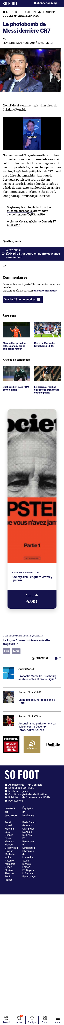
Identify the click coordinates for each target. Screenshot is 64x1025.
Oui (6, 651)
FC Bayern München (28, 872)
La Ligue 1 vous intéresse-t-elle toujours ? (26, 642)
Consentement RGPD (38, 797)
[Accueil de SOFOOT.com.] (10, 3)
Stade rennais (26, 862)
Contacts (37, 784)
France (26, 866)
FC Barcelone (28, 840)
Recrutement (15, 800)
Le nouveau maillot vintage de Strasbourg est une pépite (47, 370)
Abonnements (16, 784)
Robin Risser (8, 878)
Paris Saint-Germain (28, 824)
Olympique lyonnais (28, 830)
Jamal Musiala (9, 827)
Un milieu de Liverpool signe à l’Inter (25, 689)
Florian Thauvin (9, 872)
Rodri (8, 822)
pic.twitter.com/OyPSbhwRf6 (26, 214)
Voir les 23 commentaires (20, 299)
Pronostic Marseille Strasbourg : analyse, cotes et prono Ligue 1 (32, 667)
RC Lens (27, 835)
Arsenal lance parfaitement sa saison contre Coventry (29, 714)
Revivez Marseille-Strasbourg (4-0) (45, 325)
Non (16, 651)
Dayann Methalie (10, 853)
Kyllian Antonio (9, 859)
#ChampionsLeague (20, 211)
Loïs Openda (9, 833)
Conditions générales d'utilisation (27, 794)
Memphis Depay (10, 865)
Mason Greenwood (11, 846)
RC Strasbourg (28, 846)
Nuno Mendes (9, 840)
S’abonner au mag (45, 3)
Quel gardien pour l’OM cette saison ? (14, 369)
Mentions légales (18, 791)
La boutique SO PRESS (21, 787)
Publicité (13, 797)
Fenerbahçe (28, 876)
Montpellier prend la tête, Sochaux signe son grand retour (15, 326)
